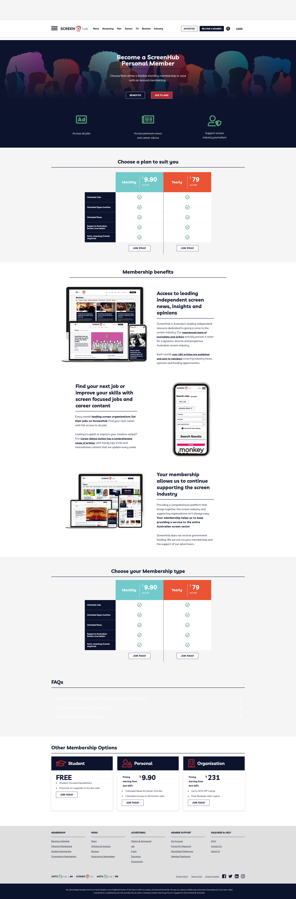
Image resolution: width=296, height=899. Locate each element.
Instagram (243, 876)
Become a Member (212, 28)
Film (119, 28)
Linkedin (237, 876)
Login (239, 28)
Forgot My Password (181, 846)
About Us (215, 851)
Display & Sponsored (141, 841)
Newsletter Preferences (182, 851)
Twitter (230, 876)
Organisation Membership (63, 856)
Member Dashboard (180, 856)
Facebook (224, 876)
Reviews (146, 28)
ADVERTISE (189, 28)
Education (136, 856)
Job (133, 846)
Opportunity (137, 861)
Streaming (108, 28)
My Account (177, 841)
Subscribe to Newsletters (103, 856)
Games (128, 28)
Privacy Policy (182, 876)
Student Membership (61, 851)
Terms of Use (196, 876)
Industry (158, 28)
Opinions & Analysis (100, 846)
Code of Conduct (212, 876)
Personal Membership (61, 846)
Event (134, 851)
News (96, 28)
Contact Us (216, 846)
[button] (240, 698)
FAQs (213, 841)
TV (137, 28)
